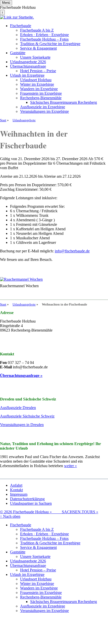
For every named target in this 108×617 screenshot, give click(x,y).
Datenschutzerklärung (27, 499)
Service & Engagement (38, 48)
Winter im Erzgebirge (37, 84)
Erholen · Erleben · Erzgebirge (44, 35)
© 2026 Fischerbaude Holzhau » (31, 512)
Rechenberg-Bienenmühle (41, 98)
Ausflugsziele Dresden (18, 407)
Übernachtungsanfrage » (21, 375)
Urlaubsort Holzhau (35, 80)
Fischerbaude (20, 26)
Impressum (18, 494)
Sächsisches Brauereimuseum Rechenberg (63, 102)
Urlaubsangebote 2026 (28, 62)
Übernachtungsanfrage (28, 66)
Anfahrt (16, 485)
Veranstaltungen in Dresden (22, 425)
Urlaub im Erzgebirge (27, 75)
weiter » (70, 466)
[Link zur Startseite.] (17, 17)
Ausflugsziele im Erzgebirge (42, 107)
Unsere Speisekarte (35, 57)
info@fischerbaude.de (72, 251)
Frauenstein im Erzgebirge (41, 93)
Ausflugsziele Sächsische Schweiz (27, 416)
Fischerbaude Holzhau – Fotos (44, 39)
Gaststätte (17, 53)
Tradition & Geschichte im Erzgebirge (50, 44)
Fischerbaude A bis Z (37, 30)
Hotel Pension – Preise (38, 71)
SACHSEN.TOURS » (80, 512)
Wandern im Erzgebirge (39, 89)
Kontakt (16, 490)
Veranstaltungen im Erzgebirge (44, 111)
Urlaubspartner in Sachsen (31, 503)
